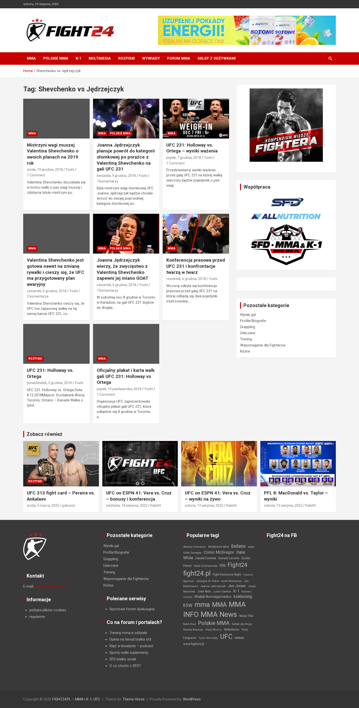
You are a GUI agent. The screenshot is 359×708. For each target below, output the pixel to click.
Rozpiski (126, 58)
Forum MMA (178, 58)
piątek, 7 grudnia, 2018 (183, 158)
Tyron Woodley (208, 638)
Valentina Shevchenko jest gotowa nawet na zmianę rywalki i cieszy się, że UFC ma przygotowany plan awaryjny (55, 272)
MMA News (219, 614)
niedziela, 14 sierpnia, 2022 (127, 505)
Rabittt (155, 505)
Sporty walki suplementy (128, 652)
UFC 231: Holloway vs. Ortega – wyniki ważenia (192, 148)
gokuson (68, 505)
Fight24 (237, 564)
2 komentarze (38, 296)
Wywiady (151, 58)
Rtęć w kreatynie (122, 646)
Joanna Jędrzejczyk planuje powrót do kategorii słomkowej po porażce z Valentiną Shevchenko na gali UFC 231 (126, 157)
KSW (187, 605)
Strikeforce (231, 629)
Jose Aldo (204, 591)
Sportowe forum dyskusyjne (132, 609)
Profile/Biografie (253, 321)
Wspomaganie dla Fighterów (262, 345)
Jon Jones (237, 586)
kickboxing (243, 596)
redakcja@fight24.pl (50, 586)
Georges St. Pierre (208, 581)
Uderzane (247, 333)
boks (251, 546)
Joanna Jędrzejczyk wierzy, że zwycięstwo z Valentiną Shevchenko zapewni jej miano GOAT (122, 269)
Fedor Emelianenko (205, 566)
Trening (246, 339)
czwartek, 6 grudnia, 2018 (46, 291)
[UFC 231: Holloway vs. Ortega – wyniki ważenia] (196, 118)
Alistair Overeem (194, 546)
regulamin (37, 616)
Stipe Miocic (213, 629)
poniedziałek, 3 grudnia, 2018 (49, 383)
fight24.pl (197, 573)
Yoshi (70, 170)
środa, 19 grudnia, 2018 (45, 170)
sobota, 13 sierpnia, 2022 (204, 505)
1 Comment (36, 175)
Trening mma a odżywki (128, 633)
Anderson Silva (218, 546)
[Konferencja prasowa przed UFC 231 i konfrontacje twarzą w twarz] (196, 234)
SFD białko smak (122, 659)
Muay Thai (246, 616)
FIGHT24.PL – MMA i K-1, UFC (76, 699)
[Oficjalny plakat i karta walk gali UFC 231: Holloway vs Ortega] (126, 344)
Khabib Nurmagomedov (213, 597)
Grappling (247, 327)
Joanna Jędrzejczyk (213, 586)
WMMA (239, 638)
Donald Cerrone (228, 558)
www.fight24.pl (193, 644)
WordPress (192, 699)
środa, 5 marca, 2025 (43, 505)
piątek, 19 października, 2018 (119, 389)
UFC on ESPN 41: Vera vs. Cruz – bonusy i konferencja (139, 496)
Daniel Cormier (205, 558)
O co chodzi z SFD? (125, 666)
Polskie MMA (55, 58)
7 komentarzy (107, 181)
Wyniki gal (248, 314)
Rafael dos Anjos (242, 624)
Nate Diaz (189, 624)
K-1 (78, 58)
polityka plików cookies (47, 610)
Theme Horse (134, 699)
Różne (245, 351)
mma (202, 605)
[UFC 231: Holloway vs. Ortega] (56, 344)
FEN (222, 566)
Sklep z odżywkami (217, 58)
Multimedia (100, 58)
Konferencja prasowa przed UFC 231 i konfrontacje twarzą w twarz (195, 266)
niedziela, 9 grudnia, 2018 (116, 176)
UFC (226, 637)
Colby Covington (192, 552)
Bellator (238, 546)
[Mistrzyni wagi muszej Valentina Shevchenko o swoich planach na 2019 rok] (56, 118)
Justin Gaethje (222, 591)
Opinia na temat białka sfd (130, 639)
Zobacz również (44, 434)
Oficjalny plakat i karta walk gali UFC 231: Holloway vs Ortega (126, 376)
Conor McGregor (219, 552)
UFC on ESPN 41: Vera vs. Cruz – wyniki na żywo (218, 496)
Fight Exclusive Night (227, 574)
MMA (31, 58)
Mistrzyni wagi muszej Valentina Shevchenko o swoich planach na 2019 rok (52, 154)
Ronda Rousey (193, 629)
